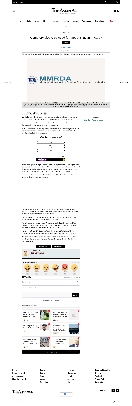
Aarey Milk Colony (43, 246)
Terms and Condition (102, 370)
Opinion (66, 21)
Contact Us (99, 382)
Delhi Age (71, 370)
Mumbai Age (72, 373)
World (37, 21)
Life (68, 382)
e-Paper (106, 2)
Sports (75, 21)
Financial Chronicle (19, 379)
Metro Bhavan (58, 246)
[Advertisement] (51, 193)
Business (55, 21)
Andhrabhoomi (17, 376)
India (29, 21)
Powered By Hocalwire (114, 402)
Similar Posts (91, 120)
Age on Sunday (113, 2)
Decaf (69, 376)
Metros (45, 21)
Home (21, 21)
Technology (86, 21)
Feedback (98, 376)
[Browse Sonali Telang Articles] (26, 253)
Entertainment (100, 21)
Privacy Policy (100, 379)
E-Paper (98, 373)
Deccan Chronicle (19, 373)
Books (42, 370)
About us (70, 379)
